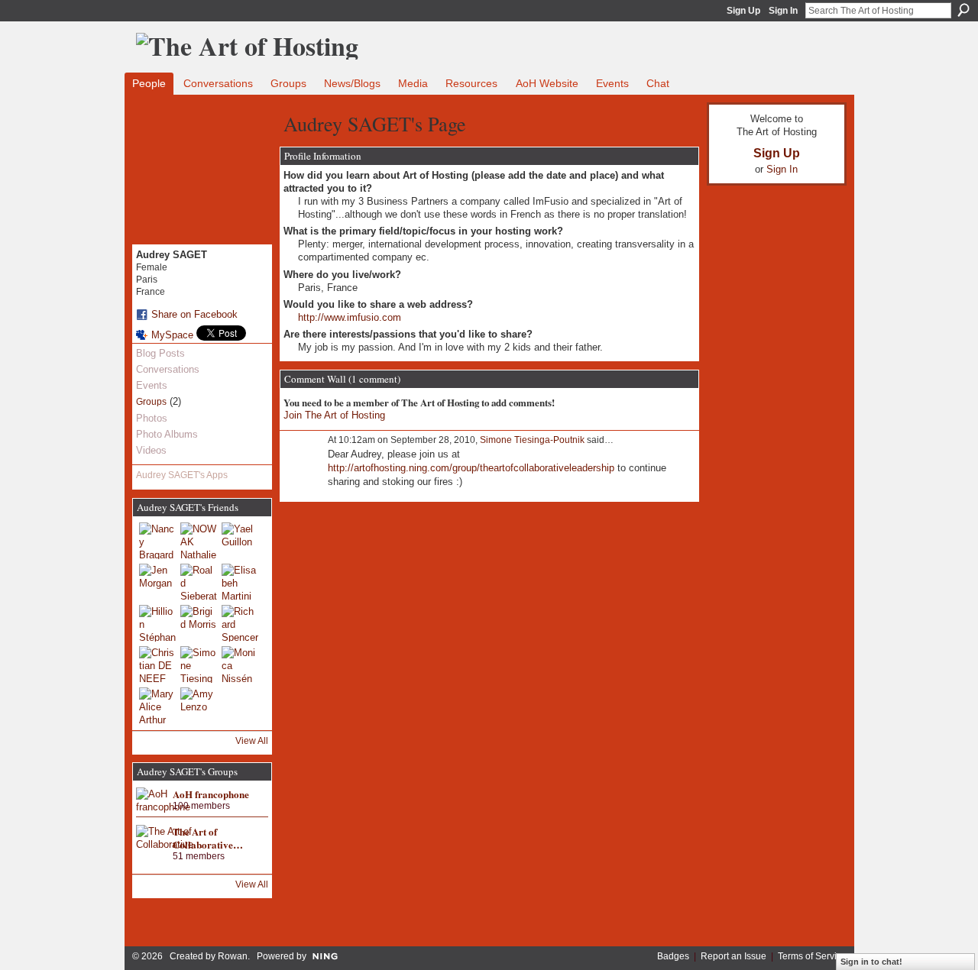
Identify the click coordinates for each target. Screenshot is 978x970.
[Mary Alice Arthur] (157, 705)
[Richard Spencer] (240, 623)
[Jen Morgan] (157, 582)
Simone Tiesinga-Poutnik (532, 440)
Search (963, 10)
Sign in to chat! (871, 961)
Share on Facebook (194, 314)
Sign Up (743, 10)
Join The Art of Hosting (334, 415)
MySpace (172, 335)
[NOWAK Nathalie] (198, 540)
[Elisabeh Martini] (240, 582)
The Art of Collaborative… (208, 838)
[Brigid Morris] (198, 623)
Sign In (783, 10)
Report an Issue (733, 956)
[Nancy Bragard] (157, 540)
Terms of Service (812, 956)
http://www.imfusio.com (349, 317)
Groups (151, 401)
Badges (673, 956)
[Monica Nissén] (240, 664)
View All (251, 741)
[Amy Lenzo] (198, 705)
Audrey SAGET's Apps (182, 475)
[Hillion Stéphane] (157, 623)
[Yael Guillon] (240, 540)
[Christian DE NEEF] (157, 664)
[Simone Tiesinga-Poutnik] (198, 664)
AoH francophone (211, 794)
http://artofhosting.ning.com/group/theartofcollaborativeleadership (471, 468)
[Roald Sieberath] (198, 582)
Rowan (233, 956)
